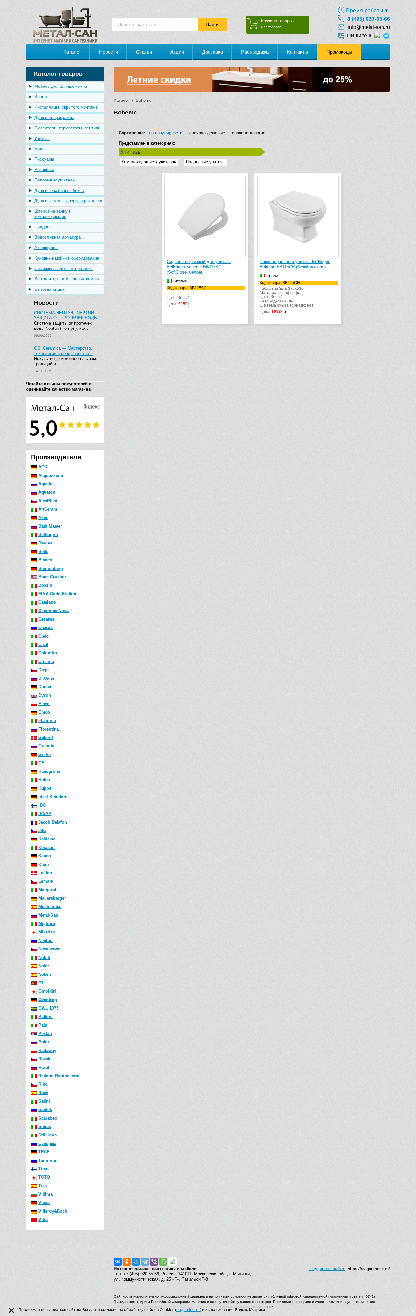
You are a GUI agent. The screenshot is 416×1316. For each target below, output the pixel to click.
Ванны (40, 96)
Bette (43, 551)
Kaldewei (47, 839)
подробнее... (188, 1310)
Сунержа (47, 1143)
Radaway (47, 1050)
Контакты (297, 52)
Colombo (47, 653)
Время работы (365, 10)
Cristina (46, 661)
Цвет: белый (187, 296)
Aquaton (46, 492)
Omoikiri (47, 991)
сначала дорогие (248, 132)
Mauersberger (52, 898)
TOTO (44, 1177)
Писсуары (44, 159)
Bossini (46, 585)
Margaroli (48, 889)
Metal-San (48, 915)
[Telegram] (145, 1262)
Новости (108, 52)
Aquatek (46, 483)
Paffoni (45, 1016)
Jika (42, 830)
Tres (42, 1185)
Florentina (48, 729)
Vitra (43, 1219)
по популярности (165, 132)
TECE (44, 1151)
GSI (42, 762)
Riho (43, 1084)
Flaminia (47, 720)
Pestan (45, 1033)
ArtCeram (47, 509)
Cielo (43, 636)
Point (43, 1042)
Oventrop (47, 999)
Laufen (45, 872)
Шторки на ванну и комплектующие (52, 214)
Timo (43, 1168)
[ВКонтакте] (118, 1262)
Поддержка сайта (327, 1268)
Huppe (44, 788)
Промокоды (339, 52)
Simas (44, 1126)
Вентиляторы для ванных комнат (67, 278)
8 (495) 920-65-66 (368, 19)
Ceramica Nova (53, 610)
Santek (45, 1109)
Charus (45, 627)
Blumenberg (50, 568)
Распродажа (255, 52)
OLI (42, 982)
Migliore (46, 923)
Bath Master (50, 526)
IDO (42, 805)
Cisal (43, 644)
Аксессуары (46, 247)
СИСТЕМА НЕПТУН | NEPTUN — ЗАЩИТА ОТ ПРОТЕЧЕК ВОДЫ (66, 315)
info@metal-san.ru (369, 27)
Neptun (45, 940)
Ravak (44, 1058)
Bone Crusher (52, 576)
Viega (44, 1202)
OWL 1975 (48, 1008)
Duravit (45, 686)
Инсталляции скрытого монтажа (66, 107)
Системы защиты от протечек (63, 268)
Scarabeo (47, 1118)
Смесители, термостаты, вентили (67, 128)
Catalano (47, 602)
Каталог (72, 52)
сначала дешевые (207, 132)
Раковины (44, 169)
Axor (43, 517)
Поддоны (43, 226)
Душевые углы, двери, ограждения (68, 200)
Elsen (44, 703)
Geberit (45, 737)
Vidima (45, 1194)
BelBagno (48, 534)
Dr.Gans (46, 678)
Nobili (44, 957)
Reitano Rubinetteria (58, 1075)
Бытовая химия (49, 289)
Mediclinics (49, 906)
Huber (44, 779)
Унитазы (42, 138)
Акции (177, 52)
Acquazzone (50, 475)
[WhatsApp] (163, 1262)
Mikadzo (46, 932)
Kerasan (46, 847)
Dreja (43, 669)
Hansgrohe (49, 771)
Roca (43, 1092)
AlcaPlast (47, 500)
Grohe (44, 754)
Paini (43, 1025)
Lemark (45, 881)
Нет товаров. (271, 27)
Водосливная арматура (57, 237)
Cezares (46, 619)
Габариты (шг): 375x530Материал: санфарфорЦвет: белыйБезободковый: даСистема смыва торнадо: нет (287, 297)
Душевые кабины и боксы (59, 190)
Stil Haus (47, 1135)
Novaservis (49, 949)
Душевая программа (54, 117)
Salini (44, 1101)
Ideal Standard (53, 796)
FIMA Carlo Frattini (57, 593)
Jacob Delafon (52, 822)
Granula (46, 746)
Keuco (44, 855)
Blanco (45, 559)
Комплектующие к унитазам (149, 161)
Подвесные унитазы (205, 161)
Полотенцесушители (54, 180)
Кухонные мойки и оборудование (66, 258)
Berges (45, 543)
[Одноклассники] (127, 1262)
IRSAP (44, 813)
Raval (43, 1067)
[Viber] (154, 1262)
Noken (44, 974)
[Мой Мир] (136, 1262)
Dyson (44, 695)
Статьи (144, 52)
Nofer (43, 965)
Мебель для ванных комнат (61, 86)
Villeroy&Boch (52, 1211)
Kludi (43, 864)
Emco (44, 712)
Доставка (212, 52)
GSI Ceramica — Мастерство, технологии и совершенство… (63, 351)
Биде (39, 148)
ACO (42, 466)
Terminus (47, 1160)
